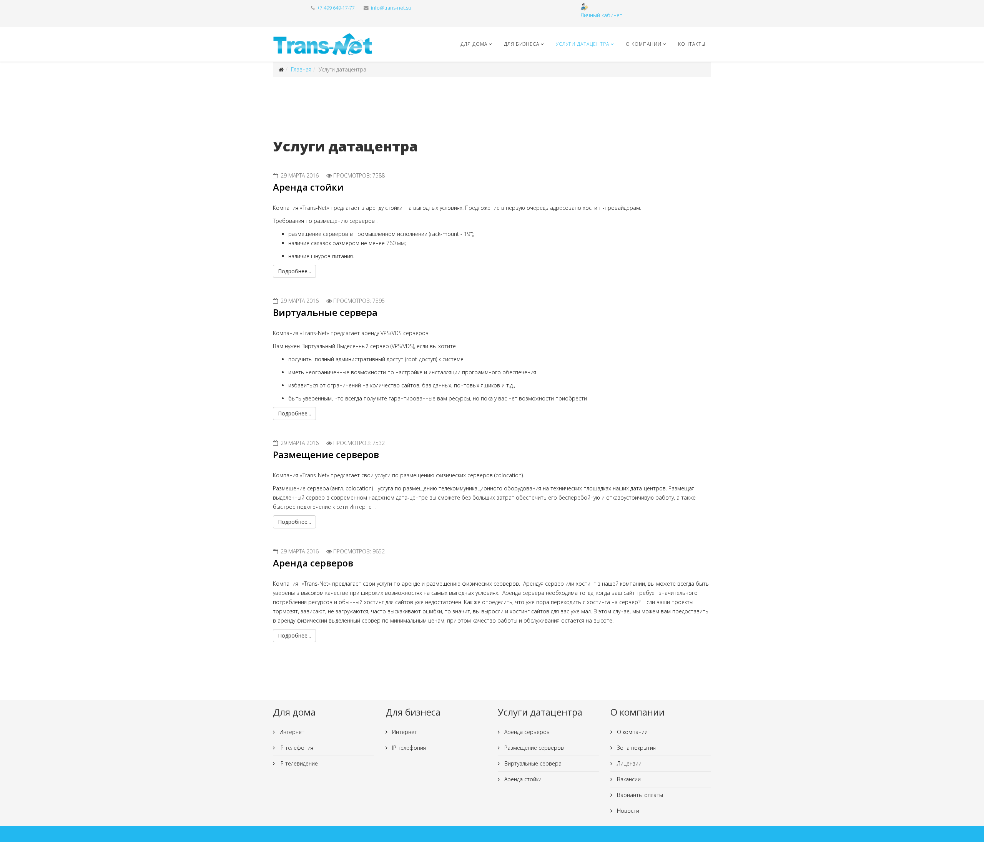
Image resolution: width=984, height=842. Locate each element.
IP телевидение (298, 763)
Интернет (291, 732)
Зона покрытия (635, 747)
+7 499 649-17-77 (336, 8)
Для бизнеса (521, 44)
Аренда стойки (308, 187)
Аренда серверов (313, 562)
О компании (644, 44)
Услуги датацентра (582, 44)
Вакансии (628, 779)
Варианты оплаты (639, 795)
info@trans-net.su (391, 8)
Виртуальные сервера (325, 312)
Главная (301, 69)
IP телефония (295, 747)
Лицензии (628, 763)
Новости (627, 810)
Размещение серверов (326, 454)
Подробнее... (294, 271)
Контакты (691, 44)
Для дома (473, 44)
